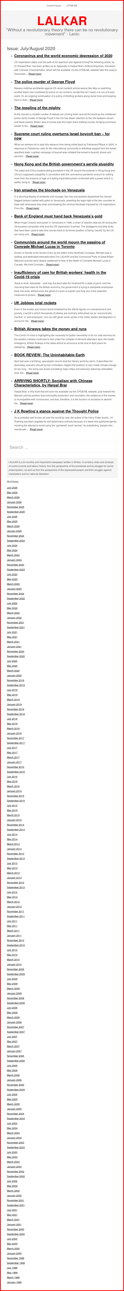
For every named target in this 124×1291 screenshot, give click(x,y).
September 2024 (16, 540)
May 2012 (12, 897)
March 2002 (13, 1190)
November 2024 (15, 536)
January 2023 (14, 588)
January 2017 (14, 762)
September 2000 (16, 1234)
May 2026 (12, 492)
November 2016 (15, 767)
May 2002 (12, 1186)
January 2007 (14, 1051)
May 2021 (12, 637)
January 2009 (14, 993)
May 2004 (12, 1128)
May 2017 (12, 752)
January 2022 (14, 617)
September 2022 (16, 598)
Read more (35, 74)
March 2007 (13, 1046)
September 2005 (16, 1089)
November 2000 (15, 1229)
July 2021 (12, 632)
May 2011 (12, 926)
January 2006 (14, 1080)
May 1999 (12, 1272)
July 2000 (12, 1239)
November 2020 (15, 651)
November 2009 (15, 969)
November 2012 (15, 882)
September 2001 (16, 1205)
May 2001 (12, 1215)
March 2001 (13, 1219)
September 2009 (16, 974)
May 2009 (12, 983)
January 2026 (14, 502)
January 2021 (14, 646)
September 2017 (16, 743)
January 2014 (14, 849)
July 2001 (12, 1210)
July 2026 (12, 487)
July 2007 (12, 1036)
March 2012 (13, 902)
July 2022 (12, 603)
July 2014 (12, 834)
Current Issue (54, 5)
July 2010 (12, 950)
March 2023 (13, 584)
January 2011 (14, 935)
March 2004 (13, 1133)
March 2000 (13, 1248)
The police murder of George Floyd (44, 81)
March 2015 (13, 815)
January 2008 (14, 1022)
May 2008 (12, 1012)
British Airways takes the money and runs (50, 328)
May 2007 (12, 1041)
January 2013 (14, 877)
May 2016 (12, 781)
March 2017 (13, 757)
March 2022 (13, 613)
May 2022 (12, 608)
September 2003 (16, 1147)
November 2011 (15, 911)
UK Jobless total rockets (35, 302)
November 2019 (15, 680)
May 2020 (12, 666)
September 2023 (16, 569)
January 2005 (14, 1109)
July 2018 (12, 719)
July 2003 (12, 1152)
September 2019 (16, 685)
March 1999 (13, 1277)
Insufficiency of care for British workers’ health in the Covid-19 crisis (60, 274)
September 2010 (16, 945)
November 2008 (15, 998)
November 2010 (15, 940)
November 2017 (15, 738)
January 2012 (14, 906)
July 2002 (12, 1181)
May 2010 (12, 954)
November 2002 (15, 1171)
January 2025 (14, 531)
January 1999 (14, 1282)
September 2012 (16, 887)
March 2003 (13, 1162)
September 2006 (16, 1060)
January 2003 (14, 1166)
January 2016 (14, 791)
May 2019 (12, 694)
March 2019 (13, 699)
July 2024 (12, 545)
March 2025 (13, 526)
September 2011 (16, 916)
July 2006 (12, 1065)
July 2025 (12, 516)
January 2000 (14, 1253)
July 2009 (12, 979)
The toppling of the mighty (37, 107)
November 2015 (15, 796)
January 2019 (14, 704)
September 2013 (16, 858)
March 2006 (13, 1075)
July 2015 (12, 805)
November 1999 (15, 1258)
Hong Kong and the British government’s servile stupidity (64, 163)
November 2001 (15, 1200)
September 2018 (16, 714)
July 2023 (12, 574)
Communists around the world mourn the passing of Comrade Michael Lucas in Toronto (59, 244)
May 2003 (12, 1157)
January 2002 (14, 1195)
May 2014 (12, 839)
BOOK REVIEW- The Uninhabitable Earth (49, 354)
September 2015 (16, 800)
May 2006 (12, 1070)
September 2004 (16, 1118)
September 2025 (16, 511)
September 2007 (16, 1032)
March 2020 (13, 670)
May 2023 (12, 579)
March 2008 (13, 1017)
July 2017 (12, 747)
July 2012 (12, 892)
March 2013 (13, 873)
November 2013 (15, 853)
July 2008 (12, 1007)
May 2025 (12, 521)
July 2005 (12, 1094)
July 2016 (12, 776)
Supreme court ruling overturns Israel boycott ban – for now (62, 136)
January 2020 (14, 675)
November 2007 (15, 1027)
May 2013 (12, 868)
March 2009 (13, 988)
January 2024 (14, 560)
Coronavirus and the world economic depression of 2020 (63, 55)
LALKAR (62, 20)
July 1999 (12, 1267)
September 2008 (16, 1003)
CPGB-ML (71, 5)
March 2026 (13, 497)
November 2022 (15, 593)
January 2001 (14, 1224)
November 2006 (15, 1056)
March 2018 (13, 728)
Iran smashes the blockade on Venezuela (49, 189)
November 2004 (15, 1113)
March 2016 (13, 786)
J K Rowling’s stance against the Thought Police (56, 411)
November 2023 (15, 564)
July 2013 (12, 863)
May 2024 (12, 550)
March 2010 (13, 959)
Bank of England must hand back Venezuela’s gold (58, 216)
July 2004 (12, 1123)
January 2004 (14, 1137)
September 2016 (16, 771)
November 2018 (15, 709)
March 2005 (13, 1104)
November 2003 (15, 1142)
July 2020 (12, 661)
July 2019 (12, 690)
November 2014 (15, 824)
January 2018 (14, 733)
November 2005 (15, 1084)
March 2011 (13, 930)
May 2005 (12, 1099)
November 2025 (15, 507)
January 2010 (14, 964)
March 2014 (13, 844)
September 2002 (16, 1176)
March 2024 (13, 555)
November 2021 (15, 622)
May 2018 (12, 723)
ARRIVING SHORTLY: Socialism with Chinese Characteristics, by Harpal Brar (53, 382)
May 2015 (12, 810)
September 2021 (16, 627)
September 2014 (16, 829)
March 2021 (13, 641)
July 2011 (12, 921)
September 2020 (16, 656)
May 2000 (12, 1243)
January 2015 (14, 820)
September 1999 (16, 1263)
